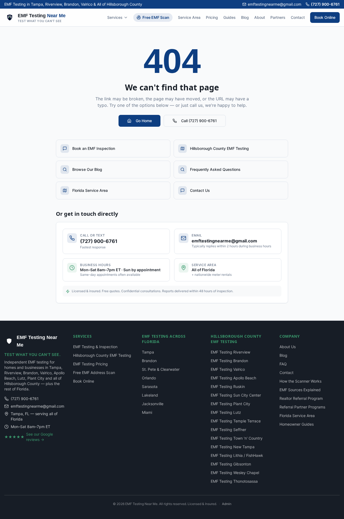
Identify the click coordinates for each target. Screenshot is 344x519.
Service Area (189, 17)
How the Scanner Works (300, 381)
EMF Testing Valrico (228, 369)
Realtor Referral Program (301, 398)
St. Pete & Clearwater (161, 369)
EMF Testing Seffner (228, 429)
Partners (277, 17)
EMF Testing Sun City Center (236, 395)
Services (115, 17)
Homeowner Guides (297, 424)
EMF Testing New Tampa (233, 446)
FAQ (283, 364)
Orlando (149, 378)
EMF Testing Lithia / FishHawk (237, 455)
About (259, 17)
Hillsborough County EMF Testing (102, 355)
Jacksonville (152, 403)
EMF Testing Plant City (230, 403)
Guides (229, 17)
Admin (226, 504)
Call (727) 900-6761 (199, 120)
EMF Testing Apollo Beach (233, 378)
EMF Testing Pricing (90, 364)
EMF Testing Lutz (226, 412)
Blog (245, 17)
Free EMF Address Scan (94, 372)
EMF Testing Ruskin (228, 386)
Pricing (212, 17)
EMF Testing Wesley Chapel (235, 472)
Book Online (324, 17)
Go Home (144, 120)
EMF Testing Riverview (230, 352)
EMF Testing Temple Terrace (236, 421)
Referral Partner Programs (302, 407)
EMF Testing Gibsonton (231, 464)
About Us (288, 346)
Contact (298, 17)
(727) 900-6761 (325, 4)
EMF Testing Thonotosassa (234, 481)
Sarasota (149, 386)
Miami (147, 412)
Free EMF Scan (155, 17)
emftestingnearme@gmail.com (274, 4)
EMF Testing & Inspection (95, 346)
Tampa (148, 352)
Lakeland (150, 395)
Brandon (149, 360)
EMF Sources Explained (300, 389)
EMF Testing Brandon (229, 360)
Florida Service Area (297, 415)
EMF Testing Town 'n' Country (237, 438)
